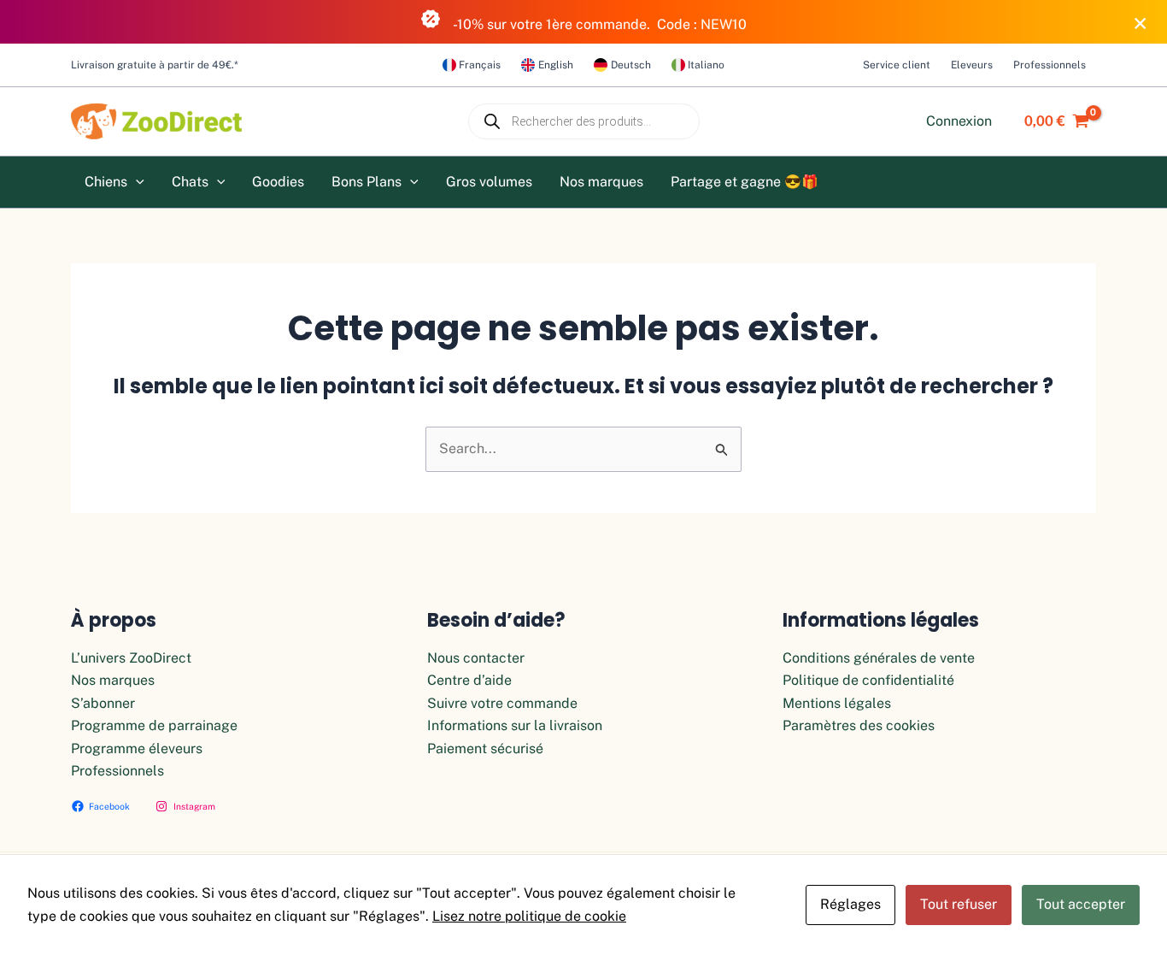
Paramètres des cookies (859, 725)
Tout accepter (1080, 904)
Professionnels (117, 771)
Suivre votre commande (502, 703)
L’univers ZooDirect (131, 658)
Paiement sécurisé (485, 748)
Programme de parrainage (154, 725)
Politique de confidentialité (868, 680)
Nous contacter (476, 658)
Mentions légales (837, 703)
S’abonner (103, 703)
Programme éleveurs (136, 748)
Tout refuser (958, 904)
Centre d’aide (469, 680)
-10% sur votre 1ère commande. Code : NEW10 (599, 24)
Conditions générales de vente (879, 658)
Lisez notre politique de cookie (529, 916)
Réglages (850, 904)
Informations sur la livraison (514, 725)
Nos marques (113, 680)
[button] (135, 182)
